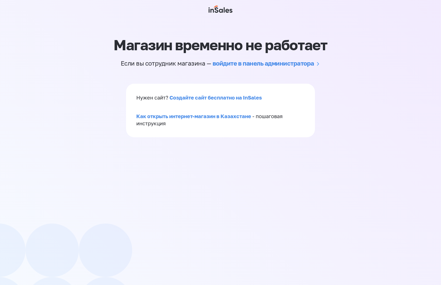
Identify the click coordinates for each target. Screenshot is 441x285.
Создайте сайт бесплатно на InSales (215, 97)
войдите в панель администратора (263, 63)
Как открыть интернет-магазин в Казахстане (193, 116)
